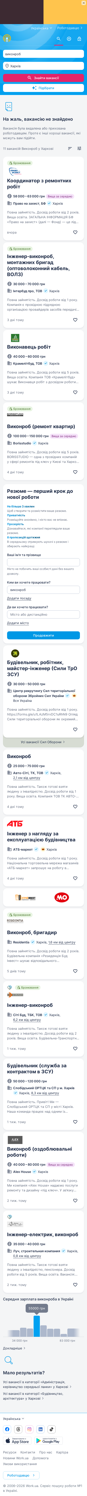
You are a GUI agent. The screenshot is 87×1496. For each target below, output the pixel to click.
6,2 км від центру (27, 1020)
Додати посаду (19, 598)
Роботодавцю (68, 28)
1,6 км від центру (61, 942)
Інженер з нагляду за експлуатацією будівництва (41, 837)
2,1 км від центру (26, 778)
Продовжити (43, 635)
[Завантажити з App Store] (17, 1441)
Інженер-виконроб (30, 1005)
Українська (11, 1419)
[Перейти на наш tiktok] (52, 1429)
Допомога (41, 1458)
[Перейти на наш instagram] (29, 1429)
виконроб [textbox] (13, 54)
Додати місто (18, 623)
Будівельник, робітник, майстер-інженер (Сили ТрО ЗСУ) (42, 668)
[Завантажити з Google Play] (48, 1441)
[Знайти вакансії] (58, 39)
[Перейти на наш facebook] (7, 1429)
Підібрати (46, 88)
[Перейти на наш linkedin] (40, 1429)
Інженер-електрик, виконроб (42, 1234)
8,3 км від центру (45, 1093)
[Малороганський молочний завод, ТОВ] (62, 897)
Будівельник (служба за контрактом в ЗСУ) (37, 1069)
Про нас (45, 1452)
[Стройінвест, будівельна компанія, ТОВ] (25, 897)
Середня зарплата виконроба (38, 1299)
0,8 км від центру (27, 1256)
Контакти (27, 1452)
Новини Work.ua (16, 1458)
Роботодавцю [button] (18, 1475)
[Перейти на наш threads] (18, 1429)
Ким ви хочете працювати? (28, 582)
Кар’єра (62, 1452)
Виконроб (19, 756)
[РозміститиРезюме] (69, 39)
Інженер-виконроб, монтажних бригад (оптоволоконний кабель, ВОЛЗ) (38, 265)
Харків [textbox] (15, 66)
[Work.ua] (7, 38)
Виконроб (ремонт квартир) (41, 426)
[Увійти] (79, 39)
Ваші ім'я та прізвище (24, 555)
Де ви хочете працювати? (27, 607)
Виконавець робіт (29, 347)
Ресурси (9, 1452)
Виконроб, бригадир (32, 932)
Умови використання (20, 1464)
